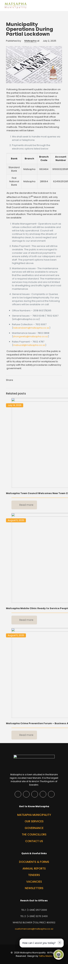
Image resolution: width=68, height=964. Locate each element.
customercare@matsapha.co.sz (34, 929)
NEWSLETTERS (34, 888)
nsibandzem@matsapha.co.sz (31, 327)
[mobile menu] (63, 5)
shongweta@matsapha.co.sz (30, 336)
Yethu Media (45, 956)
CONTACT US (34, 841)
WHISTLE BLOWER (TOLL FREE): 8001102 (34, 922)
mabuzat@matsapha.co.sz (29, 345)
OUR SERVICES (34, 821)
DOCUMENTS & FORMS (34, 862)
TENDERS (34, 875)
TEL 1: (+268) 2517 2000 (34, 910)
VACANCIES (34, 882)
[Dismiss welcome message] (59, 942)
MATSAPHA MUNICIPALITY (34, 815)
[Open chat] (58, 955)
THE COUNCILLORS (34, 834)
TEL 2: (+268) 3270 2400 (34, 916)
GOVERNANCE (34, 828)
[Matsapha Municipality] (15, 5)
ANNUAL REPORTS (34, 868)
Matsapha (30, 40)
